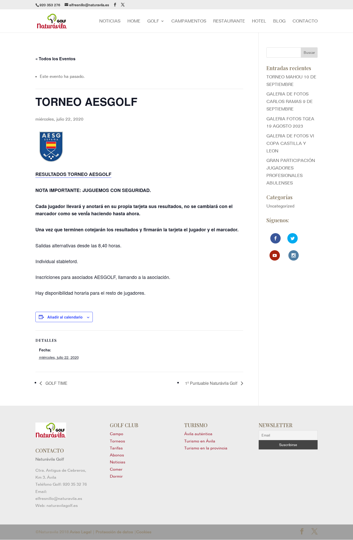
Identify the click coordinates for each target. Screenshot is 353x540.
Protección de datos (114, 531)
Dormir (116, 476)
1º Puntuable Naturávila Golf (211, 383)
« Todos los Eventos (55, 59)
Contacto (305, 21)
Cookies (143, 531)
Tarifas (116, 448)
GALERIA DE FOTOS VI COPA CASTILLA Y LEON (290, 143)
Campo (116, 433)
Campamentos (188, 21)
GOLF (153, 21)
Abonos (117, 455)
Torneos (117, 441)
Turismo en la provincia (205, 448)
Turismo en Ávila (199, 441)
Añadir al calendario (65, 317)
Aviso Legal (80, 531)
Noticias (117, 462)
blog (279, 21)
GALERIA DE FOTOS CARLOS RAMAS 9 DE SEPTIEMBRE (289, 101)
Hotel (259, 21)
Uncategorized (280, 206)
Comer (116, 469)
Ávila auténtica (198, 433)
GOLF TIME (55, 383)
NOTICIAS (109, 21)
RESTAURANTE (229, 21)
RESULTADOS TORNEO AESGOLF (73, 174)
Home (133, 21)
